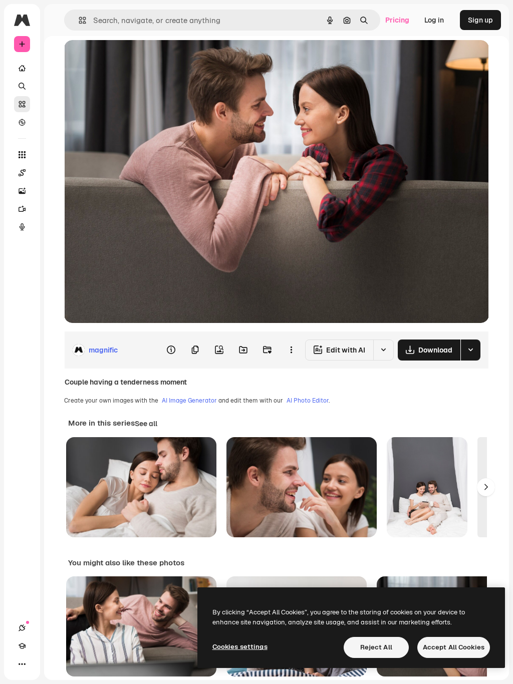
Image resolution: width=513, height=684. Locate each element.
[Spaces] (22, 173)
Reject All (376, 647)
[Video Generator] (22, 209)
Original (128, 59)
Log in (434, 20)
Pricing (397, 20)
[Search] (22, 86)
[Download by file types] (470, 350)
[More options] (291, 350)
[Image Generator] (22, 191)
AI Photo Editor (308, 401)
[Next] (486, 487)
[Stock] (22, 104)
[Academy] (22, 646)
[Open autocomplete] (78, 20)
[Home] (22, 68)
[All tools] (22, 155)
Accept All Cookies (453, 647)
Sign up (480, 20)
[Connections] (22, 628)
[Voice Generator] (22, 227)
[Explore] (22, 122)
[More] (22, 664)
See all (146, 423)
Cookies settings (240, 646)
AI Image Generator (189, 401)
